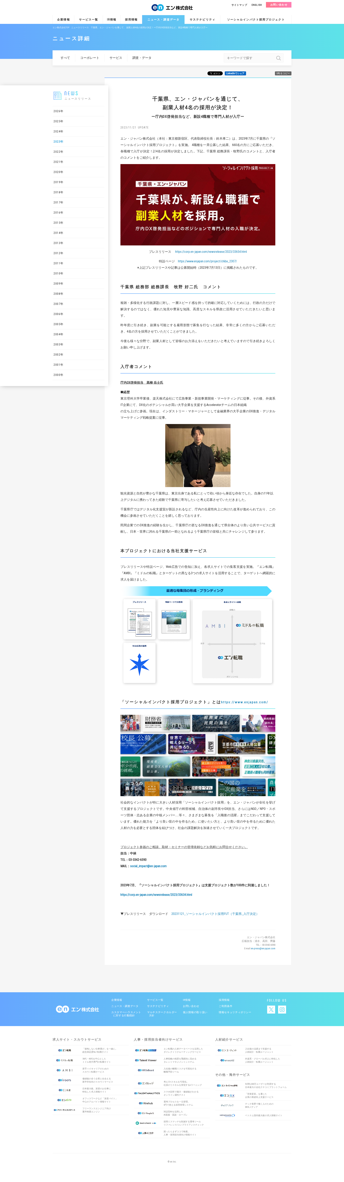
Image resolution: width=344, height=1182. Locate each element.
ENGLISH (257, 5)
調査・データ (141, 58)
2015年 (59, 223)
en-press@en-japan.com (263, 948)
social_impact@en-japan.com (148, 866)
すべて (65, 58)
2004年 (59, 334)
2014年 (59, 233)
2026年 (59, 111)
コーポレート (89, 58)
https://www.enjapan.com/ (244, 702)
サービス (115, 58)
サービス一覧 (88, 19)
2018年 (59, 192)
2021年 (59, 162)
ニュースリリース (80, 27)
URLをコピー (283, 73)
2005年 (59, 324)
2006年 (59, 314)
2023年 (59, 141)
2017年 (59, 202)
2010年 (59, 273)
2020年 (59, 172)
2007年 (59, 304)
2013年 (59, 243)
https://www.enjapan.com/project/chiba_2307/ (207, 261)
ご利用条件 (225, 1006)
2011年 (59, 263)
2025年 (59, 121)
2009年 (59, 283)
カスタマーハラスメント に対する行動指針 (125, 1014)
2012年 (59, 253)
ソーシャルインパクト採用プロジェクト (256, 19)
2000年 (59, 375)
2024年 (59, 131)
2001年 (59, 365)
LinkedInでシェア (235, 73)
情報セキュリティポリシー (235, 1012)
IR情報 (111, 19)
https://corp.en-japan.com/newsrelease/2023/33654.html (211, 252)
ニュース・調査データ (164, 19)
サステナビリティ (202, 19)
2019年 (59, 182)
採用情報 (131, 19)
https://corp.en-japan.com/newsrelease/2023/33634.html (156, 895)
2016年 (59, 212)
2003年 (59, 344)
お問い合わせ (278, 4)
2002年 (59, 354)
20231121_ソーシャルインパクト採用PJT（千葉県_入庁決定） (215, 914)
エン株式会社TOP (61, 27)
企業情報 (63, 19)
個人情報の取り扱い (195, 1012)
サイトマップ (239, 5)
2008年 (59, 294)
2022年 (59, 152)
